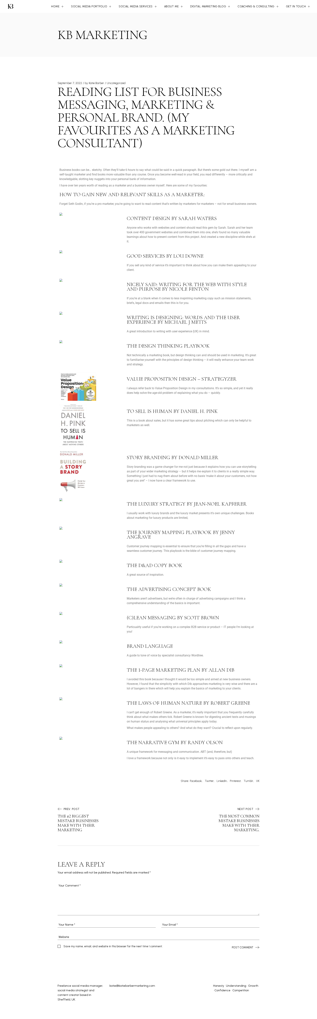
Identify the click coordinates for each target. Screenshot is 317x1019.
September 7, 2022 (70, 83)
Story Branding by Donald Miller (172, 457)
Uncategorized (116, 83)
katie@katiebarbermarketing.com (132, 985)
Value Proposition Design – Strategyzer (181, 379)
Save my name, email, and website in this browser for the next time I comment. (113, 946)
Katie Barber (96, 83)
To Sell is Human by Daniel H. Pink (172, 411)
